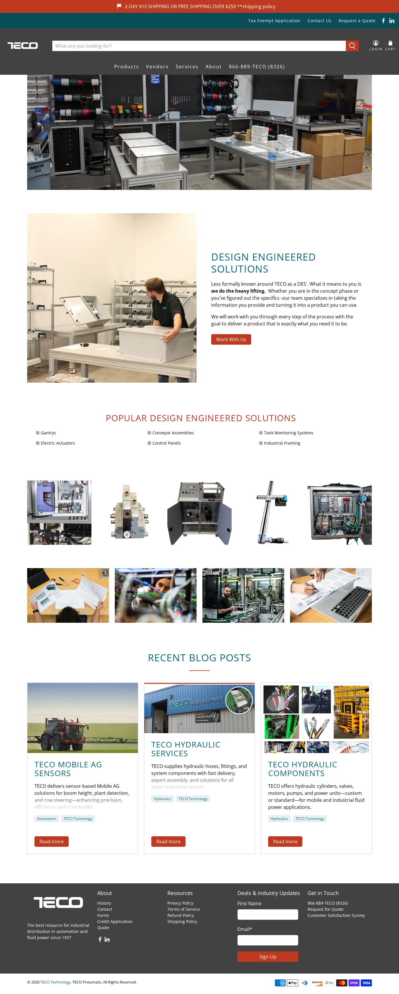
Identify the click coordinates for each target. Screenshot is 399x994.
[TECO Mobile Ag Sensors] (82, 718)
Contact (104, 909)
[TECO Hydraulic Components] (316, 718)
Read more (51, 841)
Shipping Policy (182, 921)
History (104, 903)
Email (244, 929)
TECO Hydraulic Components (302, 769)
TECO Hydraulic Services (186, 749)
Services (187, 66)
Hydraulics (162, 798)
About (214, 66)
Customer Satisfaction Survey (336, 915)
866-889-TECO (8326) (257, 66)
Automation (46, 818)
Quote (103, 927)
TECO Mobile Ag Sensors (68, 769)
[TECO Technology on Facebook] (383, 20)
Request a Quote (357, 20)
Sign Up (267, 956)
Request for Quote (326, 909)
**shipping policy (256, 6)
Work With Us (231, 339)
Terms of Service (183, 909)
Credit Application (115, 921)
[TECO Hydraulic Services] (199, 708)
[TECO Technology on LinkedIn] (392, 20)
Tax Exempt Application (274, 20)
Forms (103, 915)
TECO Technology (78, 818)
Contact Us (320, 20)
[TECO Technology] (23, 45)
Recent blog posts (199, 657)
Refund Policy (180, 915)
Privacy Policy (180, 903)
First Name (249, 903)
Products (126, 66)
